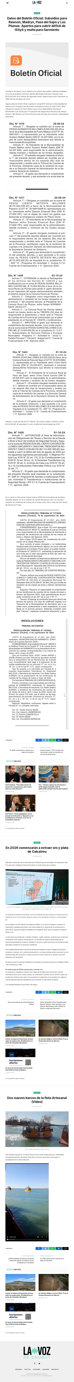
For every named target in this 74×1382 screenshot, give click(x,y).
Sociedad (46, 1369)
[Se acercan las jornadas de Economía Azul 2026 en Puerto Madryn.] (20, 1057)
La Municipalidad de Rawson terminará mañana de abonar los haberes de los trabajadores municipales (21, 1260)
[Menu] (7, 3)
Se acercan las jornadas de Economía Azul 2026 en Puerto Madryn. (18, 1069)
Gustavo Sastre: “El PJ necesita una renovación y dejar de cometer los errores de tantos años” (52, 752)
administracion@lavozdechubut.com (37, 1374)
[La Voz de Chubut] (37, 3)
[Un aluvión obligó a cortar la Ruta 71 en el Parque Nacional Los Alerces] (54, 1028)
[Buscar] (67, 3)
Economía (36, 1369)
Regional (37, 842)
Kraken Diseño (48, 1375)
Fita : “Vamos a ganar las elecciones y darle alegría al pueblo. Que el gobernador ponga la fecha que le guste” (53, 787)
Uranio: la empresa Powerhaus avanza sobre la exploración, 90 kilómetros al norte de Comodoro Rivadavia (19, 1041)
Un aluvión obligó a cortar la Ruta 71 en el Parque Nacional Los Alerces (53, 1040)
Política (37, 13)
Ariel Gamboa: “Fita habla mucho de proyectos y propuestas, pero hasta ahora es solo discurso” (18, 787)
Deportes (55, 1369)
